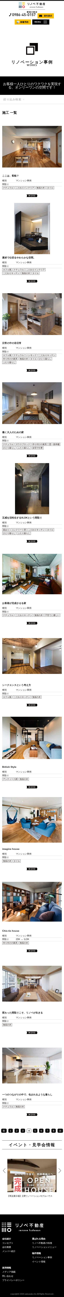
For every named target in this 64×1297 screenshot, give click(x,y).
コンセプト (7, 1243)
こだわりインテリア (25, 188)
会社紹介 (6, 1239)
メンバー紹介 (9, 1251)
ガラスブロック (23, 444)
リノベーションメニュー (44, 1247)
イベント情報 (38, 1261)
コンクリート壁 (19, 530)
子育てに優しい (52, 615)
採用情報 (6, 1268)
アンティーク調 (10, 779)
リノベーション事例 (42, 1257)
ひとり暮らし (45, 359)
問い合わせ (7, 1276)
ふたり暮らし (9, 362)
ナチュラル (8, 188)
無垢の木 (41, 188)
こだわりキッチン (11, 273)
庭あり (6, 530)
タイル (50, 188)
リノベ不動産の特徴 (42, 1243)
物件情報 (36, 1253)
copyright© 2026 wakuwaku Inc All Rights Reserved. (32, 1294)
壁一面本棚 (54, 444)
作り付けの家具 (10, 359)
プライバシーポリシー (13, 1280)
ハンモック (31, 355)
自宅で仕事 (37, 448)
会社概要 (6, 1247)
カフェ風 (7, 269)
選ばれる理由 (38, 1239)
